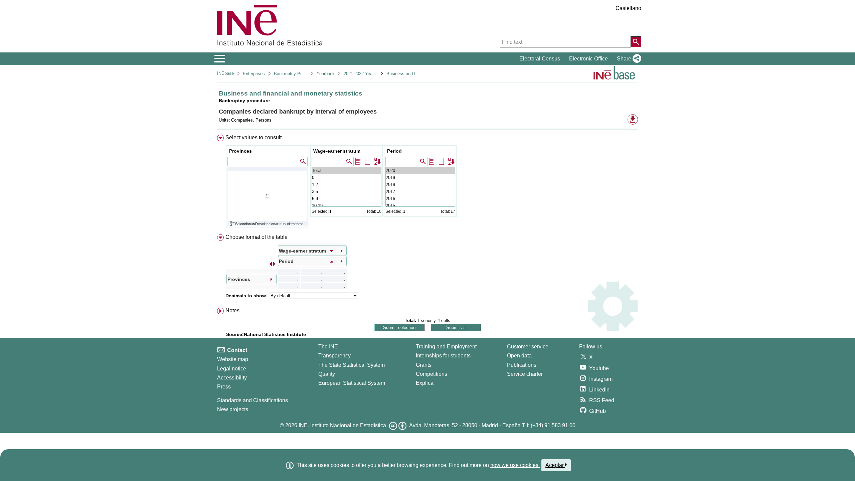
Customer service (527, 346)
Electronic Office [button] (588, 58)
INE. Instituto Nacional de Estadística (342, 425)
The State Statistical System (351, 365)
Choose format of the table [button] (256, 237)
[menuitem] (427, 182)
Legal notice (231, 368)
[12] (420, 198)
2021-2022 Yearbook (363, 73)
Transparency (334, 355)
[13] (420, 191)
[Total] (346, 170)
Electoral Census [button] (539, 58)
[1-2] (346, 184)
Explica (425, 383)
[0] (346, 177)
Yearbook (326, 73)
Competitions (431, 374)
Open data (519, 355)
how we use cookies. (515, 465)
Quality (326, 374)
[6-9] (346, 198)
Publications (521, 365)
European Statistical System (351, 383)
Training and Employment (446, 346)
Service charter (525, 374)
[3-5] (346, 191)
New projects (232, 409)
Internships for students (443, 355)
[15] (420, 177)
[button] (627, 59)
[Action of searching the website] (636, 41)
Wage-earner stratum (336, 151)
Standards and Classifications (252, 400)
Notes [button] (232, 310)
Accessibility (232, 377)
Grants (424, 365)
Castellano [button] (628, 8)
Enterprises (254, 73)
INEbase (225, 73)
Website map (232, 359)
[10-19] (346, 205)
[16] (420, 170)
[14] (420, 184)
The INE (328, 346)
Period (394, 151)
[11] (420, 205)
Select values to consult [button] (253, 137)
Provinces (240, 151)
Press (224, 386)
